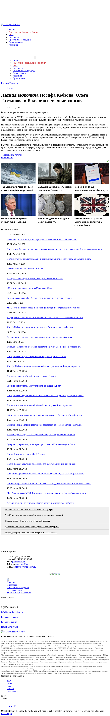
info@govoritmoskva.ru (25, 567)
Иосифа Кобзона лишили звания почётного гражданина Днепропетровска (43, 366)
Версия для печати (12, 155)
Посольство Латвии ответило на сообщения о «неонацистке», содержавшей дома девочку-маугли (54, 249)
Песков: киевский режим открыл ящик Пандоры (27, 521)
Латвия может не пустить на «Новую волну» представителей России (40, 503)
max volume (12, 691)
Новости (11, 29)
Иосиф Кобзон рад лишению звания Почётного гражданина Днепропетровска (45, 395)
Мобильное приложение (19, 592)
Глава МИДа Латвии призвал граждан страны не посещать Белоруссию (42, 239)
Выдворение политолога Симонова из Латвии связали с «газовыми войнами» (45, 317)
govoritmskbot (18, 561)
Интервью (14, 37)
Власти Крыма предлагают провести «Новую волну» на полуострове (41, 434)
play (9, 681)
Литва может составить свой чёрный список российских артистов (39, 405)
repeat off (11, 706)
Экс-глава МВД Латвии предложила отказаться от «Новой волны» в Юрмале (44, 425)
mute (9, 686)
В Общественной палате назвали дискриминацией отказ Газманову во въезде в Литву (49, 259)
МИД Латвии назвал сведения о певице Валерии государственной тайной (43, 307)
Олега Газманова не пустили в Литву (25, 268)
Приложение (19, 78)
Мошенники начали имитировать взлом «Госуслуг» (29, 509)
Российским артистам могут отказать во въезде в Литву (34, 386)
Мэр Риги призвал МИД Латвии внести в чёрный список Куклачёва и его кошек (46, 493)
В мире (10, 88)
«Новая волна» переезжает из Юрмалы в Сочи (29, 288)
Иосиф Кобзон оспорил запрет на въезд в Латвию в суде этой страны (40, 327)
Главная (5, 83)
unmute (10, 688)
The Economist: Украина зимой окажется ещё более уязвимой (34, 515)
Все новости (7, 157)
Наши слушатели (9, 627)
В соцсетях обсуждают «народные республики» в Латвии (35, 278)
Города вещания (9, 622)
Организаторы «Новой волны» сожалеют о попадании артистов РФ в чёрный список (49, 483)
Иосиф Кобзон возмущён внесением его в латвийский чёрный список (41, 464)
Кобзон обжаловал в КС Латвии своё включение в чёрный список (39, 298)
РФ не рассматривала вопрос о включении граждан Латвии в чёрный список (44, 415)
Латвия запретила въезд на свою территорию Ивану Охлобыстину (39, 337)
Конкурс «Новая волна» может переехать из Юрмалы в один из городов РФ (44, 347)
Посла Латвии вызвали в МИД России (26, 454)
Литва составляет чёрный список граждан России (31, 376)
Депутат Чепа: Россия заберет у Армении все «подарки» (32, 527)
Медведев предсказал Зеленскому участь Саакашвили (31, 532)
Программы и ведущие (20, 39)
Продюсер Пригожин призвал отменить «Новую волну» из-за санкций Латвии (45, 473)
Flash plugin (6, 713)
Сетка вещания (16, 42)
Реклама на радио (9, 617)
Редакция (13, 45)
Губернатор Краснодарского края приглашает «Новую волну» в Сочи (41, 444)
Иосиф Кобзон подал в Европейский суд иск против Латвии (36, 356)
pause (9, 683)
